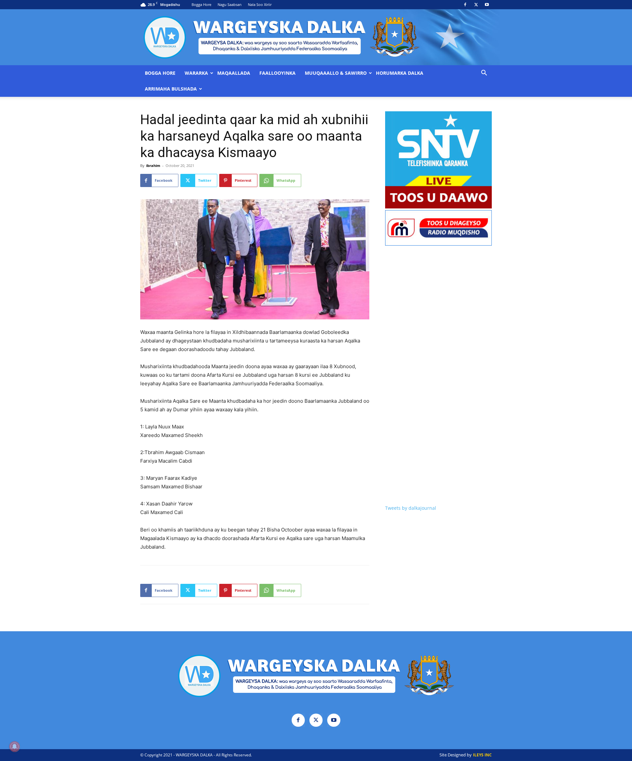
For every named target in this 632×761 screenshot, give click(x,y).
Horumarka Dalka (399, 73)
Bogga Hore (201, 4)
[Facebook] (465, 4)
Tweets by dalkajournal (410, 508)
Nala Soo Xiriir (260, 4)
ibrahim (153, 165)
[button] (484, 73)
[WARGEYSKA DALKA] (316, 37)
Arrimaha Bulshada (171, 89)
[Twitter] (476, 4)
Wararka (196, 73)
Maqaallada (233, 73)
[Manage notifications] (14, 746)
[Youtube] (487, 4)
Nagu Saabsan (230, 4)
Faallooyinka (277, 73)
